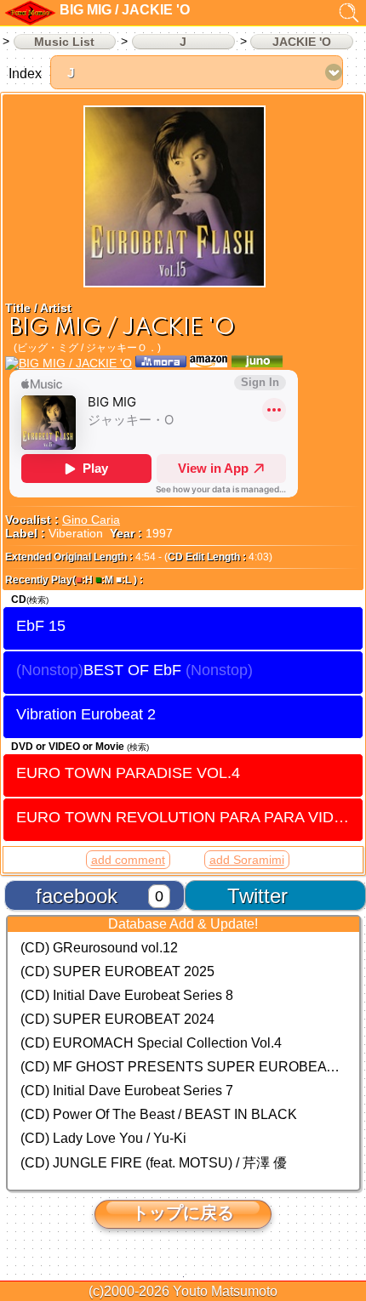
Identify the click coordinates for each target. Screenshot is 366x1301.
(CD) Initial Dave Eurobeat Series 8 (126, 995)
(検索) (37, 600)
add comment (128, 859)
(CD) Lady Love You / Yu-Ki (103, 1138)
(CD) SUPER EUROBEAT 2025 (117, 971)
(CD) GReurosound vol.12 (99, 947)
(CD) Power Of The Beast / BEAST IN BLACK (158, 1114)
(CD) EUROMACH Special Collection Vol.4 (151, 1043)
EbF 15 (41, 625)
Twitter (257, 895)
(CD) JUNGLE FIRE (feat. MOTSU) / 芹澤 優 (153, 1163)
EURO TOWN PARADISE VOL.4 (128, 772)
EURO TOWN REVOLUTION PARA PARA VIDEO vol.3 (189, 817)
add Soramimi (246, 859)
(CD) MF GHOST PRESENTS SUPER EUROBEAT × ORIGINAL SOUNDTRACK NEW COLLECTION (183, 1067)
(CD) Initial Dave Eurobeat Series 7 (126, 1090)
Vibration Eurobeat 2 (86, 714)
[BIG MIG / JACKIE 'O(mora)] (160, 363)
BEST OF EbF (132, 670)
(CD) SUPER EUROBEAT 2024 (117, 1019)
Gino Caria (91, 519)
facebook (76, 895)
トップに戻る (183, 1212)
